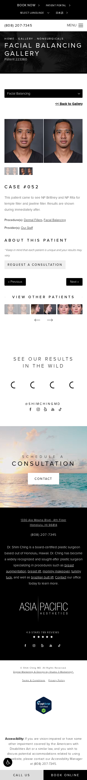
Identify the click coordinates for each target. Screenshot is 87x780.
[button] (7, 762)
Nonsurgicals (50, 38)
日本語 (60, 12)
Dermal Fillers (33, 220)
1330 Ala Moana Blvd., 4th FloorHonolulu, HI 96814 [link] (43, 522)
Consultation (43, 461)
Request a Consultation (35, 265)
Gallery (25, 38)
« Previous (15, 281)
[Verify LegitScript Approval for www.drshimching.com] (43, 705)
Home (9, 38)
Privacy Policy (56, 680)
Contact (43, 479)
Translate (50, 30)
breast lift (34, 571)
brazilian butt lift (42, 577)
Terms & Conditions (33, 680)
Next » (74, 281)
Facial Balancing (55, 220)
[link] (43, 534)
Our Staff (27, 228)
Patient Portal (56, 5)
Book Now (26, 5)
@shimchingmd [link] (43, 404)
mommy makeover (56, 571)
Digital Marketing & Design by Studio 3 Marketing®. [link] (43, 672)
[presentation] (37, 320)
